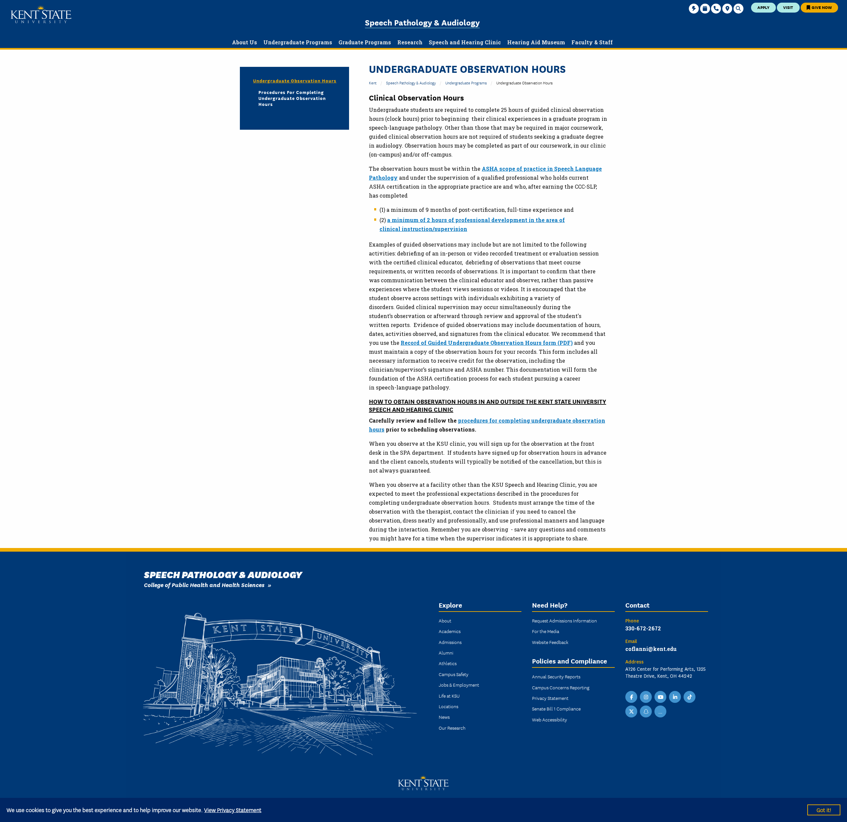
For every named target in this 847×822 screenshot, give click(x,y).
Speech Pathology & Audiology (422, 22)
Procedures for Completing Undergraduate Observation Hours (292, 98)
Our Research (452, 727)
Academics (450, 631)
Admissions (450, 642)
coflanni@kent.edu (651, 648)
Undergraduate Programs (466, 82)
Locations (448, 706)
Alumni (446, 652)
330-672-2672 (643, 628)
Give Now (821, 7)
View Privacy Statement (232, 809)
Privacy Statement (550, 698)
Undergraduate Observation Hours (294, 80)
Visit (788, 7)
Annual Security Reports (556, 676)
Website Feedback (550, 642)
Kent (373, 82)
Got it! (824, 809)
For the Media (545, 631)
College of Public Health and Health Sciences (204, 584)
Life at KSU (449, 695)
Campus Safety (453, 674)
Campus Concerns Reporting (560, 687)
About (445, 620)
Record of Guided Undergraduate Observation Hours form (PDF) (487, 342)
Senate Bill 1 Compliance (556, 708)
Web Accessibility (549, 719)
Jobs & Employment (459, 684)
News (444, 716)
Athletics (448, 663)
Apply (763, 7)
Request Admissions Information (564, 620)
